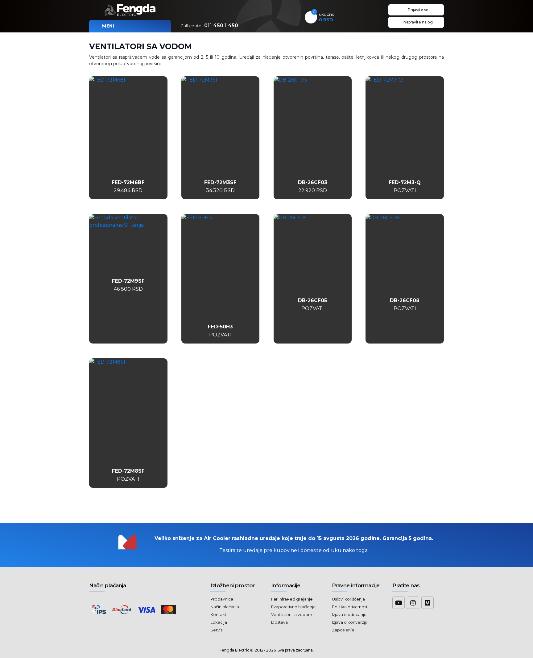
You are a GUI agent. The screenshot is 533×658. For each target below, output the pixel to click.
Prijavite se (417, 9)
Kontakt (218, 614)
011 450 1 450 (209, 25)
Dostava (279, 622)
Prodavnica (221, 599)
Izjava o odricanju (349, 614)
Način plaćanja (224, 606)
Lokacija (218, 622)
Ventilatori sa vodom (291, 614)
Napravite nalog (418, 22)
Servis (216, 629)
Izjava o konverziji (349, 622)
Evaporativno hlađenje (293, 606)
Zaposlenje (343, 629)
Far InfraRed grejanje (292, 599)
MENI (107, 26)
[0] (311, 17)
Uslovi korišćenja (348, 599)
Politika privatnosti (350, 606)
